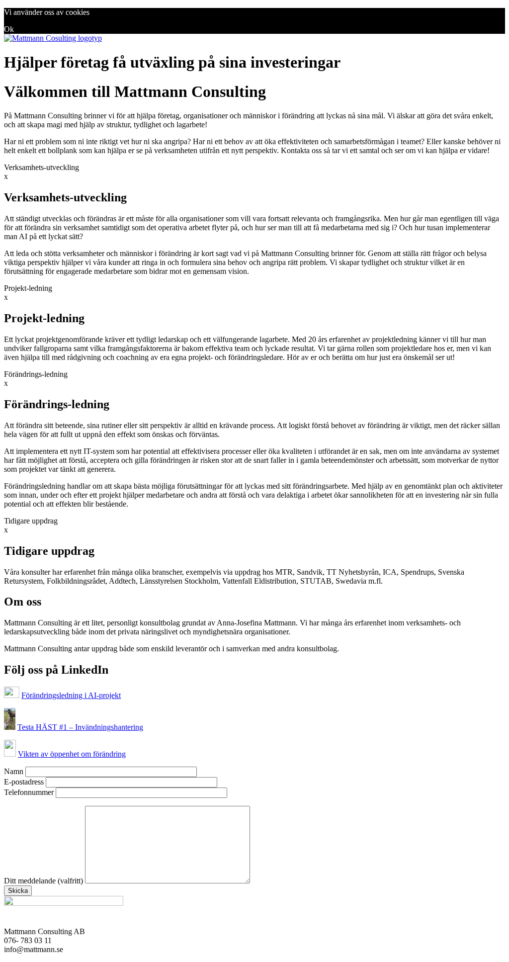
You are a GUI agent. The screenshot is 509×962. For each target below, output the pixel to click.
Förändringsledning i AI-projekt (71, 695)
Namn (14, 771)
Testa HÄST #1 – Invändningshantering (80, 727)
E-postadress (25, 782)
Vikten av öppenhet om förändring (72, 754)
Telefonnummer (30, 792)
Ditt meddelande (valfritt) (44, 880)
